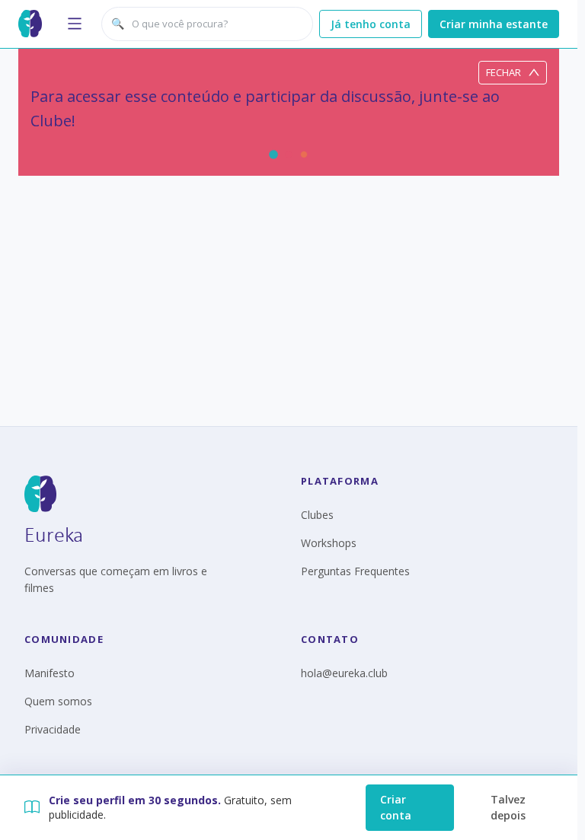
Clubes (317, 515)
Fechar (503, 72)
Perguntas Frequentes (355, 571)
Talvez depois (508, 807)
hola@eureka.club (344, 673)
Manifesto (49, 673)
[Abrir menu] (74, 23)
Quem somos (58, 701)
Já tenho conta (371, 24)
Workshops (328, 543)
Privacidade (52, 729)
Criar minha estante (494, 24)
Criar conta (395, 807)
